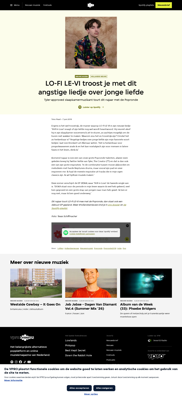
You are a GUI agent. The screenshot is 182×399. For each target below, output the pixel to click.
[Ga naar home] (91, 5)
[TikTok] (24, 362)
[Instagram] (16, 362)
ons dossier (114, 205)
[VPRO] (156, 356)
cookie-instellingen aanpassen (82, 234)
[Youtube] (29, 362)
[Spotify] (11, 362)
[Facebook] (20, 362)
